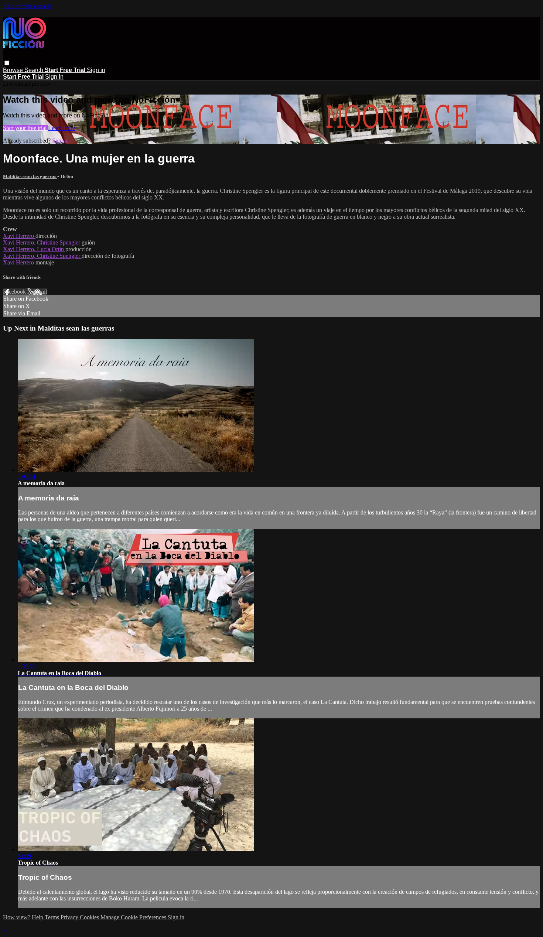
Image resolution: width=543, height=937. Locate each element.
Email (40, 291)
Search (34, 70)
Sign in (96, 70)
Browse (13, 70)
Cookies (90, 917)
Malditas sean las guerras (30, 176)
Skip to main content (27, 6)
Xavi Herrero (19, 236)
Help (38, 917)
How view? (16, 917)
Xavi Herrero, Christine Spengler (42, 242)
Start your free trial (25, 128)
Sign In (54, 76)
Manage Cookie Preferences (134, 917)
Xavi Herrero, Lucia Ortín (34, 249)
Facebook (15, 291)
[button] (6, 63)
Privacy (70, 917)
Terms (53, 917)
